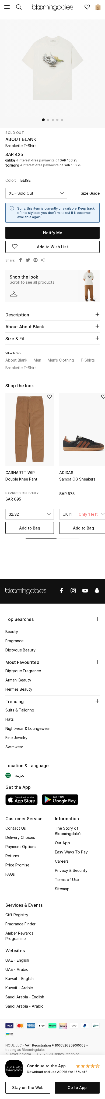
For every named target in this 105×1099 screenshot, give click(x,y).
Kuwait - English (19, 978)
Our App (62, 842)
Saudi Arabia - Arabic (24, 1006)
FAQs (10, 874)
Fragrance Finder (20, 924)
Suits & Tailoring (19, 710)
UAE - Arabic (16, 969)
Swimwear (14, 746)
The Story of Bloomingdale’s (68, 831)
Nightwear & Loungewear (27, 728)
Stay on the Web (28, 1087)
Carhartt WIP (20, 472)
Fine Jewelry (16, 737)
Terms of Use (67, 879)
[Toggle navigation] (7, 7)
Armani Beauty (18, 680)
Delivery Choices (20, 837)
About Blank (20, 139)
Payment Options (20, 846)
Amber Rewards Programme (19, 936)
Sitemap (62, 888)
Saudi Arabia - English (24, 997)
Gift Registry (16, 914)
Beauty (11, 631)
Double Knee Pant (21, 479)
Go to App (77, 1087)
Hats (9, 719)
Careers (62, 861)
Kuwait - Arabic (19, 987)
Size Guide (90, 193)
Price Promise (17, 865)
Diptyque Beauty (20, 650)
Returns (12, 855)
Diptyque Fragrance (23, 670)
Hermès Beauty (18, 689)
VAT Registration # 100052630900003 (55, 1045)
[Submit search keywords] (19, 7)
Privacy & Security (71, 870)
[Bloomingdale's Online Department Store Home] (52, 7)
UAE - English (17, 960)
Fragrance (14, 640)
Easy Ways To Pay (71, 852)
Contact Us (15, 828)
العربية (20, 775)
